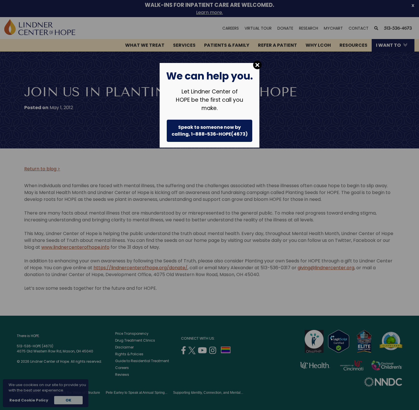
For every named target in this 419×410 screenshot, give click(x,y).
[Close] (257, 65)
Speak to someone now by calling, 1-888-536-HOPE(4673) (210, 130)
